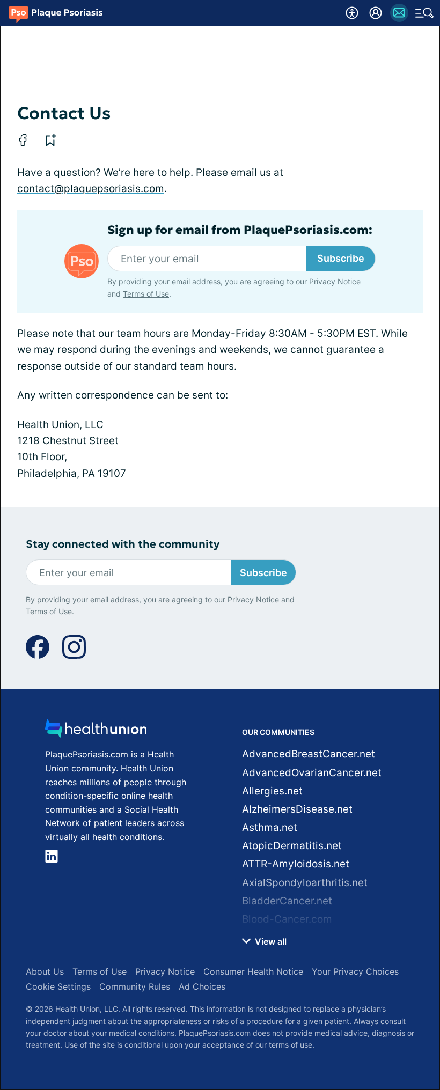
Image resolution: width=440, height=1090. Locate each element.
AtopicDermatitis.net (292, 845)
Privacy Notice (335, 281)
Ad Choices (202, 986)
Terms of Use (146, 293)
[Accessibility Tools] (352, 13)
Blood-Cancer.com (287, 919)
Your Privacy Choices (355, 971)
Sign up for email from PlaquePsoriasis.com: (239, 230)
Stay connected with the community (122, 544)
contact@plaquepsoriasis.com (90, 188)
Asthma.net (269, 827)
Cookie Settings (58, 986)
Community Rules (134, 986)
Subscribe (340, 258)
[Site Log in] (375, 13)
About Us (45, 971)
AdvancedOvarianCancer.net (312, 773)
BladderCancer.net (287, 901)
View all (270, 941)
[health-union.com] (96, 731)
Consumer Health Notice (253, 971)
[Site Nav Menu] (424, 13)
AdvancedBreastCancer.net (308, 754)
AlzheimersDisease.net (297, 809)
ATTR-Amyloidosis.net (295, 864)
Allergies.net (272, 791)
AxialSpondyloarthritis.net (305, 883)
